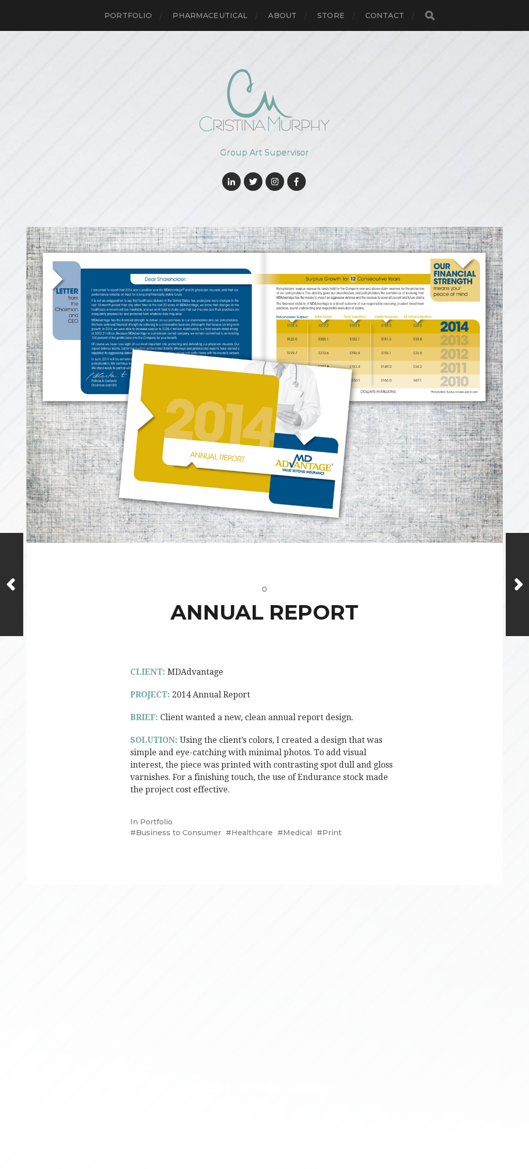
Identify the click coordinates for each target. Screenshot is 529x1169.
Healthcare (252, 832)
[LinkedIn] (231, 181)
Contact (384, 15)
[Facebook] (296, 181)
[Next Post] (517, 584)
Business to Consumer (178, 832)
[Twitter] (253, 181)
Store (331, 15)
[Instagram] (275, 181)
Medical (297, 832)
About (282, 15)
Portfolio (128, 15)
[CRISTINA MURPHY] (265, 100)
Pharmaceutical (210, 15)
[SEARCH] (430, 16)
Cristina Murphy (285, 1088)
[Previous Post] (11, 584)
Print (331, 832)
